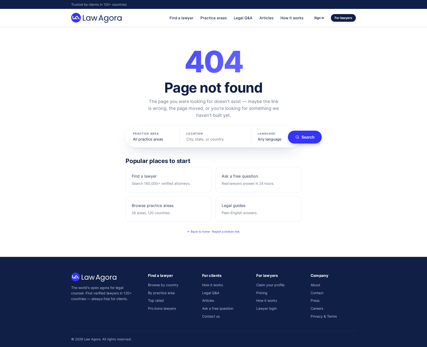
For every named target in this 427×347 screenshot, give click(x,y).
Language (267, 133)
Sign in (319, 18)
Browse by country (163, 285)
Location (194, 133)
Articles (266, 18)
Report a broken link (226, 231)
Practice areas (213, 18)
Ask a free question (217, 308)
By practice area (161, 293)
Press (315, 300)
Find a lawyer (181, 18)
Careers (317, 308)
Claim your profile (270, 285)
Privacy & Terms (324, 316)
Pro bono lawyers (162, 308)
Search (308, 137)
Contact (317, 293)
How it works (291, 18)
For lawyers (343, 18)
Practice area (146, 133)
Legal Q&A (243, 18)
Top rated (156, 300)
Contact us (211, 316)
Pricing (261, 293)
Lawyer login (266, 308)
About (315, 285)
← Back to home (198, 231)
